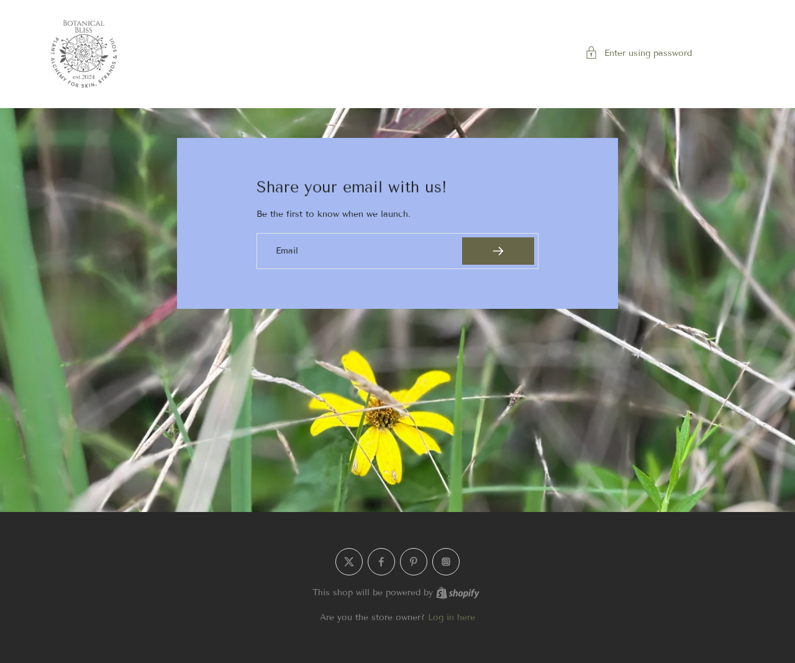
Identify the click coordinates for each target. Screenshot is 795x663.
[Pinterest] (413, 561)
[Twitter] (349, 561)
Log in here (451, 617)
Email (287, 250)
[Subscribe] (498, 251)
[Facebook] (381, 561)
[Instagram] (446, 561)
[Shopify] (458, 593)
